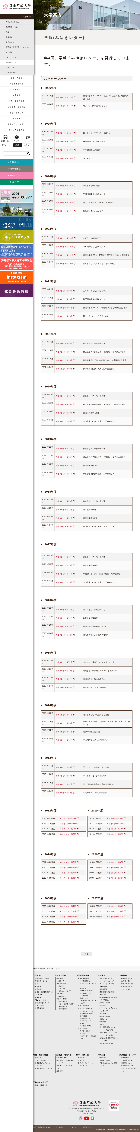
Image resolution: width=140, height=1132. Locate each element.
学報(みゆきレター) (13, 62)
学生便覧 (103, 1021)
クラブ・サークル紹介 (107, 984)
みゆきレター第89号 (64, 413)
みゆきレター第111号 (64, 133)
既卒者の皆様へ (126, 981)
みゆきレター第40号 (68, 922)
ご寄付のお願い (40, 1060)
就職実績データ (126, 986)
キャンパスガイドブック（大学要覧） (88, 994)
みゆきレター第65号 (64, 732)
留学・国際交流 (17, 113)
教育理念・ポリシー (13, 27)
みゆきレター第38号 (115, 911)
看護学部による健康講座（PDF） (65, 1061)
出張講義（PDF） (86, 1026)
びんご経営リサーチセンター (129, 1070)
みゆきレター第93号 (64, 360)
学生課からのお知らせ (107, 1043)
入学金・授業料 (85, 1031)
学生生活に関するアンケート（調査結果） (108, 1028)
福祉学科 (61, 986)
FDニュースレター (12, 57)
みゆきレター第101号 (65, 255)
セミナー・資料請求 (85, 1008)
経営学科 (61, 981)
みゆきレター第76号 (64, 582)
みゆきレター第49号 (68, 873)
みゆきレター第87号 (64, 449)
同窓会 (102, 1024)
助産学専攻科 (63, 1009)
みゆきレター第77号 (64, 574)
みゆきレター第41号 (68, 917)
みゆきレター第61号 (64, 784)
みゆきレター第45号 (115, 873)
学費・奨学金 (82, 1028)
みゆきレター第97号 (64, 308)
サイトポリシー (61, 1127)
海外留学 (81, 1057)
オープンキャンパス (86, 1011)
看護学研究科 (63, 1006)
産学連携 (38, 1057)
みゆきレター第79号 (64, 557)
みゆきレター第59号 (68, 818)
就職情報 (17, 95)
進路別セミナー (85, 1018)
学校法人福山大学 (17, 130)
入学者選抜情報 (17, 84)
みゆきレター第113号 (65, 97)
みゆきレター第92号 (64, 369)
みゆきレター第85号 (64, 466)
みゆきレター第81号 (64, 518)
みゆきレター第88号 (64, 421)
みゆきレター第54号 (115, 824)
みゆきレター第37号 (115, 917)
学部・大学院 (17, 78)
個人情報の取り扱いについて (42, 1127)
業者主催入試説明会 (86, 1013)
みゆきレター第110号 (65, 141)
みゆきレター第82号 (64, 510)
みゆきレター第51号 (68, 862)
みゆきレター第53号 (115, 829)
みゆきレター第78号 (64, 565)
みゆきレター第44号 (115, 878)
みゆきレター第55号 (115, 818)
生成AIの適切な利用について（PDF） (109, 1039)
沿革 (7, 32)
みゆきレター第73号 (64, 626)
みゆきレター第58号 (68, 824)
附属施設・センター (17, 124)
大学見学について (85, 1021)
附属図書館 (125, 1057)
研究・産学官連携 (17, 101)
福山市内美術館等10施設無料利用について (108, 998)
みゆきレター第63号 (64, 767)
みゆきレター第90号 (64, 404)
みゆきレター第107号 (65, 186)
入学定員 (83, 988)
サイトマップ (74, 1127)
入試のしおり (84, 998)
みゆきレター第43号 (68, 906)
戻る (86, 954)
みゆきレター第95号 (64, 343)
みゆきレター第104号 (65, 211)
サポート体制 (126, 989)
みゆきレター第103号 (65, 238)
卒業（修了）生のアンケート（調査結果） (108, 1034)
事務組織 (9, 52)
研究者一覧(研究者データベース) (17, 47)
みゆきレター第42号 (68, 911)
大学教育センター (127, 1060)
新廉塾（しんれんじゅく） (64, 1067)
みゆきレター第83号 (64, 501)
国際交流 (81, 1060)
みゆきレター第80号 (64, 526)
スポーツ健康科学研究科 (66, 1004)
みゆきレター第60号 (64, 793)
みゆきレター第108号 (65, 158)
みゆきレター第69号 (64, 679)
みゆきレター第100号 (65, 264)
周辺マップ (103, 1019)
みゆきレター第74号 (64, 618)
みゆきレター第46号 (115, 868)
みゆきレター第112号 (65, 106)
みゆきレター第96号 (64, 316)
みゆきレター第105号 (65, 203)
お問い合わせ (87, 1127)
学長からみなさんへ (13, 22)
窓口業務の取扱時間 (107, 992)
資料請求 (83, 1023)
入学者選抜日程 (85, 981)
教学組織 (9, 37)
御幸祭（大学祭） (106, 1016)
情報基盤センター (127, 1063)
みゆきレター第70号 (64, 671)
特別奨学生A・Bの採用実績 (88, 1037)
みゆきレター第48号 (68, 878)
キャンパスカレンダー (107, 981)
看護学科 (61, 996)
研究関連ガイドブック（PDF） (43, 1064)
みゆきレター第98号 (64, 299)
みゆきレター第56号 (68, 834)
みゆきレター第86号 (64, 457)
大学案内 (27, 17)
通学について (104, 994)
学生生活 (17, 89)
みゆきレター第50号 (68, 868)
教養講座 (103, 1013)
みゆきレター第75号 (64, 610)
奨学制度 (83, 1033)
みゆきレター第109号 (65, 150)
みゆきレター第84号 (64, 474)
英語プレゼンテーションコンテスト (86, 1064)
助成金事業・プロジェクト (43, 1070)
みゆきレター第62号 (64, 776)
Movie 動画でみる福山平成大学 (88, 1002)
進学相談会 (83, 1016)
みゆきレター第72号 (64, 635)
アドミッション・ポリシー (88, 985)
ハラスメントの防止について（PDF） (108, 1009)
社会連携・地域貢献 (17, 107)
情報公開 (17, 118)
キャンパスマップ (106, 978)
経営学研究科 (63, 1001)
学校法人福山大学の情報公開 (108, 1064)
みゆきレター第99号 (64, 291)
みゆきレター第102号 (65, 247)
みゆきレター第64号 (64, 740)
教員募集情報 (11, 72)
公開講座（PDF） (62, 1057)
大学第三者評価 (105, 1060)
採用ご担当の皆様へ (128, 984)
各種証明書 (103, 986)
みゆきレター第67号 (64, 715)
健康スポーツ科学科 (65, 991)
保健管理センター (127, 1065)
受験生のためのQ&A (86, 991)
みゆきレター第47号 (115, 862)
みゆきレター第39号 (115, 906)
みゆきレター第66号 (64, 723)
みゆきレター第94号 (64, 352)
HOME (35, 968)
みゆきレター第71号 (64, 662)
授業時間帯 (103, 989)
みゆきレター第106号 (65, 194)
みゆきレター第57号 (68, 829)
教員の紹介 (10, 42)
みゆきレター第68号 (64, 687)
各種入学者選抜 (83, 1005)
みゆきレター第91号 (64, 396)
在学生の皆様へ (126, 978)
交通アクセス (11, 67)
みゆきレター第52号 (115, 834)
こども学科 (62, 988)
